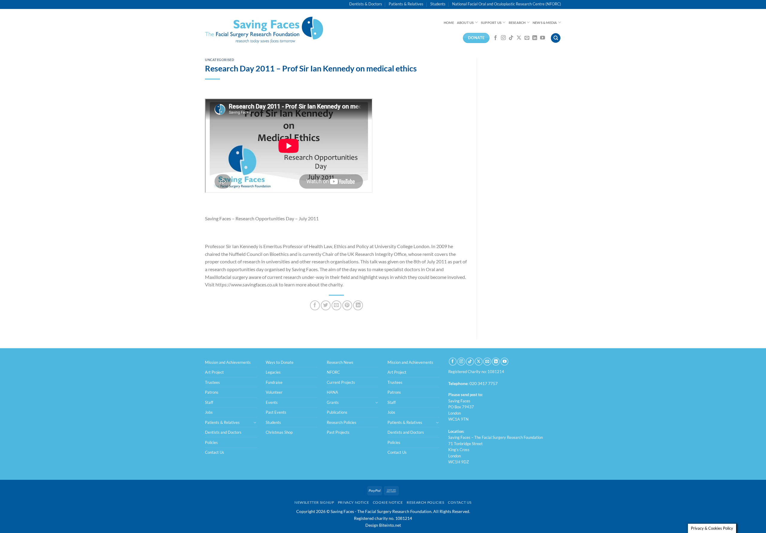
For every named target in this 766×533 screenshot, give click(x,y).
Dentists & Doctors (365, 3)
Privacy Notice (353, 502)
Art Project (214, 372)
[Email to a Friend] (336, 305)
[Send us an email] (527, 38)
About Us (465, 23)
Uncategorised (219, 60)
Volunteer (274, 392)
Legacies (273, 372)
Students (438, 3)
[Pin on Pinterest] (347, 305)
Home (449, 23)
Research (517, 23)
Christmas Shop (279, 432)
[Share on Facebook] (315, 305)
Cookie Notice (388, 502)
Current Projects (341, 382)
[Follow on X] (518, 38)
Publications (337, 412)
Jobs (209, 412)
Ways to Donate (280, 362)
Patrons (211, 392)
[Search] (555, 38)
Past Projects (338, 432)
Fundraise (274, 382)
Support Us (491, 23)
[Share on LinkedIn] (358, 305)
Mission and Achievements (228, 362)
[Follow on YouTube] (542, 38)
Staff (209, 402)
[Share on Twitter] (326, 305)
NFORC (333, 372)
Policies (211, 442)
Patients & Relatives (406, 3)
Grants (333, 402)
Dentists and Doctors (223, 432)
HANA (332, 392)
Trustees (212, 382)
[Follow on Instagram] (503, 38)
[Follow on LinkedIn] (534, 38)
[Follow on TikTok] (511, 38)
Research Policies (341, 422)
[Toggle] (255, 422)
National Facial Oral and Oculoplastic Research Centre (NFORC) (506, 3)
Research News (340, 362)
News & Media (545, 23)
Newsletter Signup (314, 502)
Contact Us (214, 452)
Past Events (276, 412)
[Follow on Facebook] (495, 38)
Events (272, 402)
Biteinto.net (390, 525)
